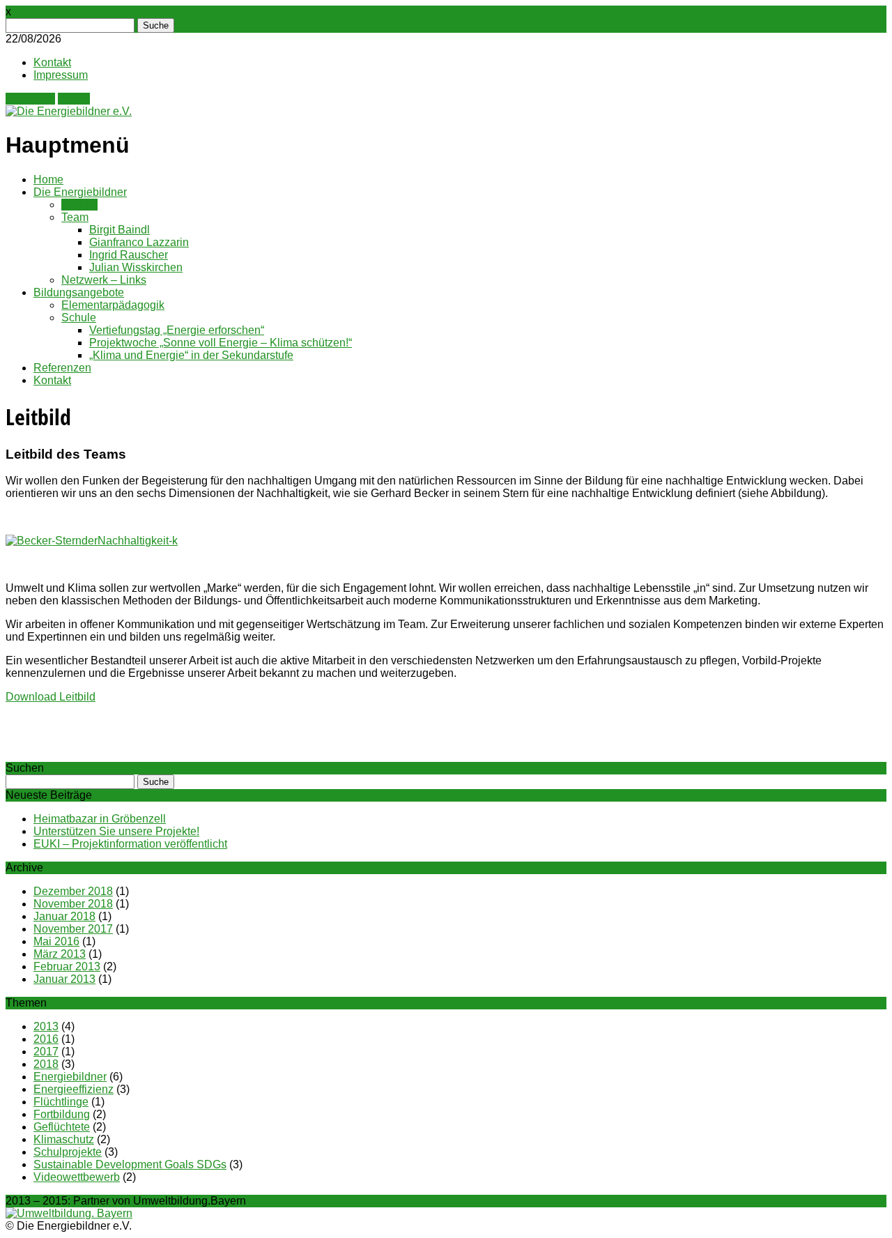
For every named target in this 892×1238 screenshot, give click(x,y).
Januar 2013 (64, 979)
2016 (46, 1039)
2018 (46, 1064)
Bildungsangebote (78, 292)
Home (48, 179)
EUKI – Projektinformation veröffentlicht (130, 844)
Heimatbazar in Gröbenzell (99, 819)
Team (75, 217)
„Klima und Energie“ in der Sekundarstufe (191, 355)
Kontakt (52, 62)
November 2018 (73, 904)
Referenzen (62, 368)
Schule (78, 317)
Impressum (60, 75)
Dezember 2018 (73, 891)
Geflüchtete (61, 1127)
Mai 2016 (56, 941)
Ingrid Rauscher (128, 255)
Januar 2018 (64, 916)
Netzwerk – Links (103, 280)
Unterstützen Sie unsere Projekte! (116, 831)
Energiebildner (70, 1077)
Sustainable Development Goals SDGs (129, 1164)
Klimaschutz (63, 1139)
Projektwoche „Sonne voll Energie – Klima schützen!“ (220, 343)
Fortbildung (61, 1114)
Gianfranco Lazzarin (139, 242)
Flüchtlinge (61, 1102)
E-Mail (74, 99)
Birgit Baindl (119, 230)
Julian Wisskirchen (136, 267)
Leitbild (79, 205)
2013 (46, 1026)
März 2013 (59, 954)
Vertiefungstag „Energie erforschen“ (176, 330)
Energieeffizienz (73, 1089)
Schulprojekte (67, 1152)
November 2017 (73, 929)
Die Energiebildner (80, 192)
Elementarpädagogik (112, 305)
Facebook (30, 99)
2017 (46, 1051)
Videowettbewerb (76, 1177)
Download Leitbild (50, 697)
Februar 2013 (66, 966)
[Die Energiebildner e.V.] (69, 111)
